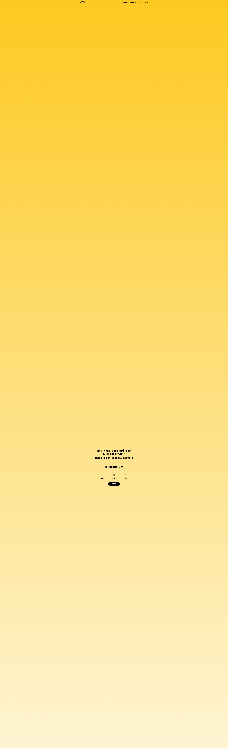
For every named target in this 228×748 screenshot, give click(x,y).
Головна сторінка (124, 2)
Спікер (141, 2)
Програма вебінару (133, 2)
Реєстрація (146, 2)
